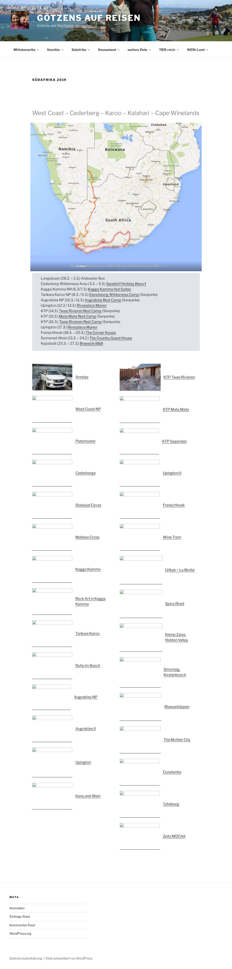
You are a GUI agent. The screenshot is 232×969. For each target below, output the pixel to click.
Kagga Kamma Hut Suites (109, 289)
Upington (83, 762)
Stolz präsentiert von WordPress (69, 958)
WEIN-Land (195, 50)
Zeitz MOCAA (174, 836)
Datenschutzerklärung (26, 958)
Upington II (172, 473)
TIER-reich (167, 50)
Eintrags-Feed (20, 916)
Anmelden (17, 908)
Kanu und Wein (87, 796)
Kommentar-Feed (22, 925)
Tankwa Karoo (87, 633)
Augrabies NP (85, 697)
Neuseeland (107, 50)
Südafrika (79, 50)
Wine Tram (172, 537)
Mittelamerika (24, 50)
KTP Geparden (174, 441)
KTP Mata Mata (176, 409)
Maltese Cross (87, 537)
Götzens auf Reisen (89, 18)
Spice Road (174, 603)
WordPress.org (20, 933)
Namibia (53, 50)
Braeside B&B (91, 343)
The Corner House (101, 332)
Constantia (172, 772)
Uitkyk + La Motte (180, 570)
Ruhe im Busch (87, 665)
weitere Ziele (137, 50)
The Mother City (177, 740)
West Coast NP (88, 409)
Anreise (81, 377)
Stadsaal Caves (88, 505)
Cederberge (85, 473)
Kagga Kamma (88, 569)
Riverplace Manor (92, 305)
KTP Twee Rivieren (179, 377)
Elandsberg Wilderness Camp (114, 294)
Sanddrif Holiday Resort (126, 284)
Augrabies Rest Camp (103, 300)
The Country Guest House (110, 338)
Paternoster (85, 441)
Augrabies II (85, 728)
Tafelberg (171, 804)
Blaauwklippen (176, 707)
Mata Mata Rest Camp (77, 316)
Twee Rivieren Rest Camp (80, 311)
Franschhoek (174, 505)
